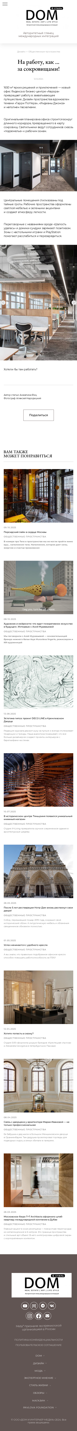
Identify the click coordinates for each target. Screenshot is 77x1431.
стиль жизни (38, 1385)
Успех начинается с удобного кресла (25, 945)
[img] (41, 17)
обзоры (38, 1393)
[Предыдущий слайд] (3, 302)
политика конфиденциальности (38, 1339)
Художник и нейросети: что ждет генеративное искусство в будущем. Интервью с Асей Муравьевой (38, 625)
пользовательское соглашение (39, 1345)
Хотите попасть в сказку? (19, 1033)
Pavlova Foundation (38, 1407)
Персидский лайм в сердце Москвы (25, 532)
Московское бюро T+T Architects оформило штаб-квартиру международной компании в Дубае (33, 1218)
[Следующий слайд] (74, 302)
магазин (38, 1400)
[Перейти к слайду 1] (37, 355)
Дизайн (38, 1363)
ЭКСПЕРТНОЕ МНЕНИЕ (38, 1378)
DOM (39, 1355)
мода (38, 1370)
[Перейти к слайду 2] (40, 355)
